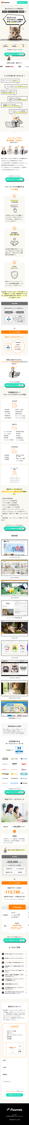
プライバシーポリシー (11, 1091)
